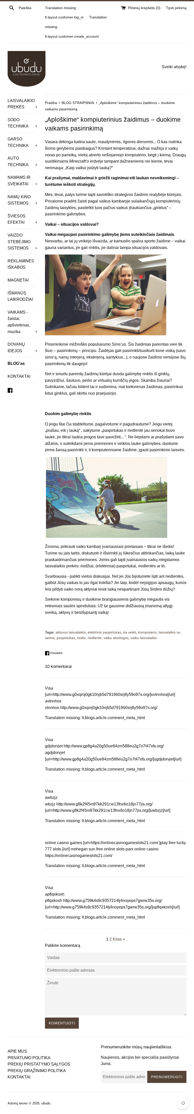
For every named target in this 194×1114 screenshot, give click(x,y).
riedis (81, 638)
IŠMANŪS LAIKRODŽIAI (20, 296)
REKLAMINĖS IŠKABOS (21, 264)
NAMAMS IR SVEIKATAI (22, 180)
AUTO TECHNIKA (22, 161)
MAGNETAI (18, 280)
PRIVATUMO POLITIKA (29, 1058)
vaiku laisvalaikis (144, 638)
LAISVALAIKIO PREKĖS (22, 103)
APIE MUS (17, 1051)
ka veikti (129, 632)
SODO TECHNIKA (22, 123)
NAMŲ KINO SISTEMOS (22, 200)
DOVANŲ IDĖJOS (22, 347)
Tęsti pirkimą (176, 8)
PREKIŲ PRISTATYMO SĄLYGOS (39, 1064)
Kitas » (119, 939)
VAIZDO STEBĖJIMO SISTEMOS (22, 241)
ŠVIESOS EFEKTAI (22, 219)
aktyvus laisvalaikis (71, 632)
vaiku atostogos (116, 638)
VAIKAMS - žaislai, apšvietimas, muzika (22, 322)
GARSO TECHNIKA (22, 142)
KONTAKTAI (19, 376)
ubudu (45, 1103)
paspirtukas (66, 638)
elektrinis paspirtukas (104, 632)
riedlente (95, 638)
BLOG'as (16, 363)
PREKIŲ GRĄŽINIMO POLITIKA (37, 1071)
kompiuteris (147, 632)
